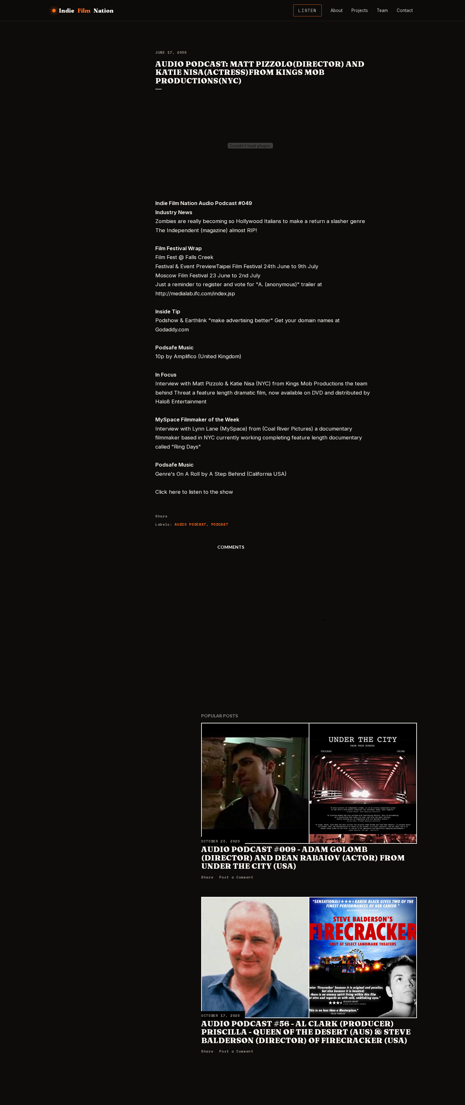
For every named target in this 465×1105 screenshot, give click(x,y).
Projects (359, 10)
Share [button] (161, 516)
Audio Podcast (190, 524)
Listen (307, 10)
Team (382, 10)
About (337, 10)
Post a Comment (236, 877)
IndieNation (86, 10)
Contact (405, 10)
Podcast (219, 524)
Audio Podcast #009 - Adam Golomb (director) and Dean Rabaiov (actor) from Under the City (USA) (303, 858)
